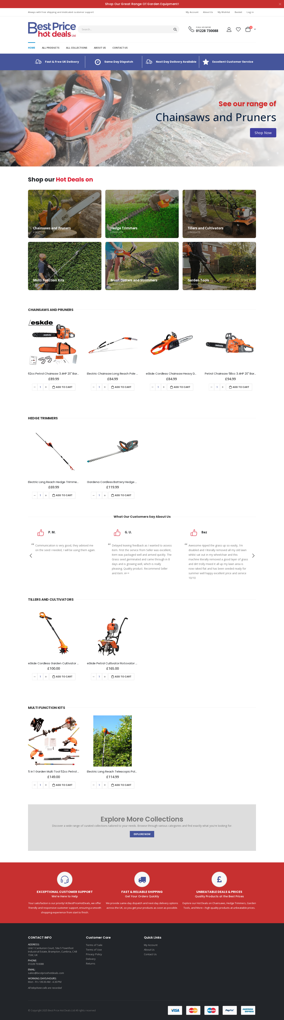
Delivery (91, 959)
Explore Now (142, 834)
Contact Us (150, 954)
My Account (192, 12)
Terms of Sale (94, 945)
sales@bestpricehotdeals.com (46, 973)
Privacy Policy (94, 954)
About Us (208, 12)
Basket (238, 12)
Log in (250, 12)
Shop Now (20, 132)
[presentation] (4, 118)
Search (175, 29)
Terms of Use (94, 949)
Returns (90, 963)
